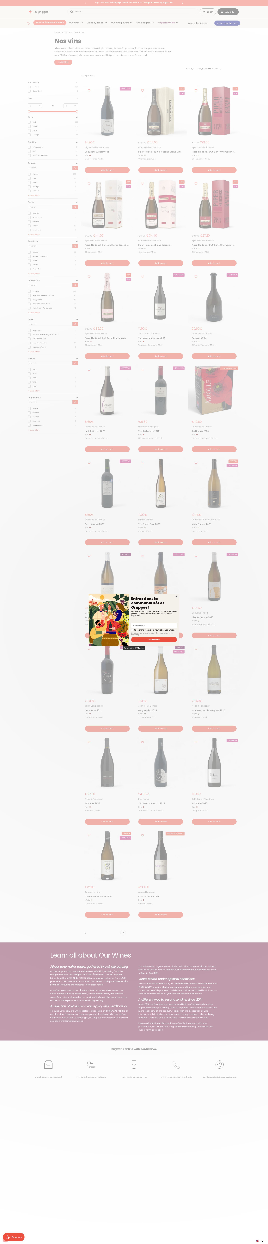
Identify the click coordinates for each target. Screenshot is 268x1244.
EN (261, 1241)
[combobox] (259, 1241)
